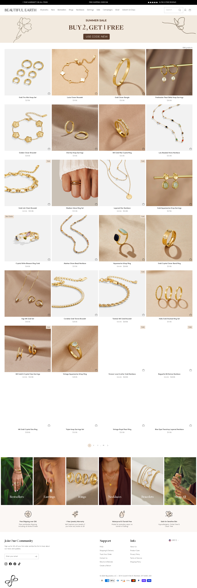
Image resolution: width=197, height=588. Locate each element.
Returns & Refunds (106, 562)
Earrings (90, 10)
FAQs (101, 547)
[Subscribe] (36, 556)
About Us (133, 547)
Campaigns (108, 10)
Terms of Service (136, 558)
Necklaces (80, 10)
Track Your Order (106, 554)
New (53, 10)
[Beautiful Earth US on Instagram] (6, 564)
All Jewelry (44, 10)
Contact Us (103, 558)
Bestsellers (62, 10)
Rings (71, 10)
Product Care (135, 550)
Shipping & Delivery (107, 550)
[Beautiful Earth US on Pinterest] (14, 564)
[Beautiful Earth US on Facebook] (10, 564)
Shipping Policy (135, 562)
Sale (98, 10)
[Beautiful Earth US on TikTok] (19, 564)
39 (103, 445)
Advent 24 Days (128, 10)
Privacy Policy (135, 554)
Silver (117, 10)
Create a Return (105, 566)
